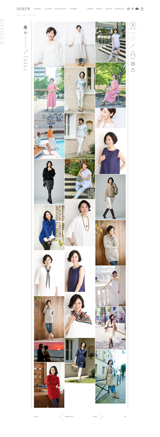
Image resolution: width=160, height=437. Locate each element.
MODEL (37, 9)
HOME (18, 15)
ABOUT (99, 9)
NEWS (90, 9)
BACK (36, 416)
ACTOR (48, 9)
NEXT (95, 416)
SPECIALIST (61, 9)
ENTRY (109, 9)
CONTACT (120, 9)
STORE (73, 9)
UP (125, 416)
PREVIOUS (69, 416)
